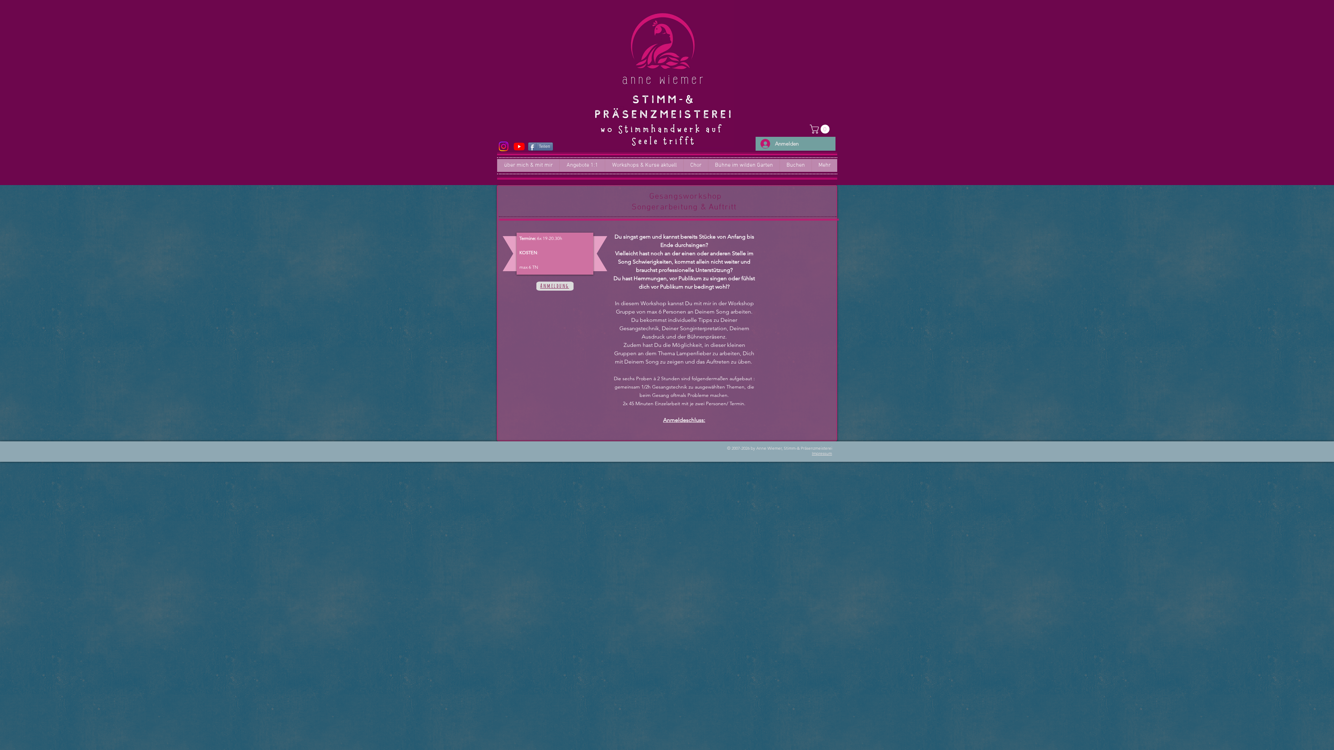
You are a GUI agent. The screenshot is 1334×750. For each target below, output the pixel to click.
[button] (821, 129)
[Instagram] (503, 146)
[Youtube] (519, 146)
